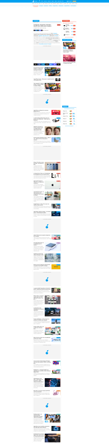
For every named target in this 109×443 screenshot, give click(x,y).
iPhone (33, 3)
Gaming (58, 3)
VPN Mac (50, 5)
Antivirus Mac (46, 5)
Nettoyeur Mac (61, 5)
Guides (53, 1)
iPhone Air (65, 121)
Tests (42, 1)
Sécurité (73, 3)
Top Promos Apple (35, 5)
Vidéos (56, 1)
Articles (45, 1)
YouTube (56, 35)
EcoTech (61, 3)
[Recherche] (63, 1)
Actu (39, 1)
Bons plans (60, 1)
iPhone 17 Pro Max (65, 113)
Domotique (54, 3)
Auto (51, 3)
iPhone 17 (64, 118)
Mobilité (46, 3)
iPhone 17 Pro (65, 116)
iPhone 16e (65, 123)
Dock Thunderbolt (73, 5)
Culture (70, 3)
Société (65, 3)
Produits (49, 1)
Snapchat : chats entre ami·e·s (44, 35)
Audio (43, 3)
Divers (76, 3)
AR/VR (49, 3)
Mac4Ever (35, 22)
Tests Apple (41, 5)
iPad (35, 3)
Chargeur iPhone (55, 5)
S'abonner (74, 1)
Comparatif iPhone (67, 5)
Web (67, 3)
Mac (37, 3)
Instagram (55, 33)
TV (41, 3)
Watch (39, 3)
